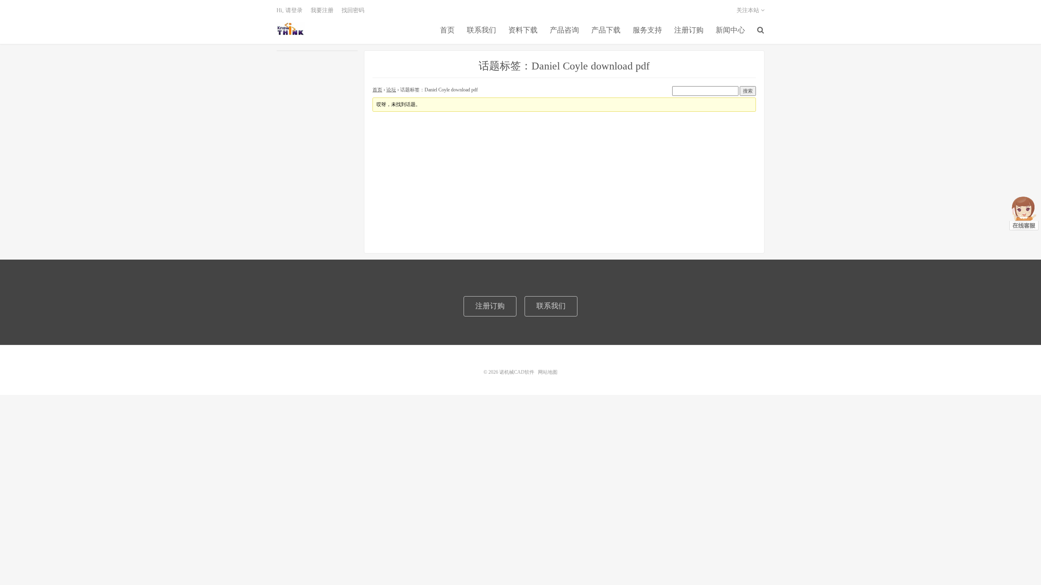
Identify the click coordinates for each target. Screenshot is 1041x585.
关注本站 (748, 10)
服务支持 (647, 30)
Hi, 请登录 (290, 10)
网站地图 (548, 372)
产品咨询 (564, 30)
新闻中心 (730, 30)
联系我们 (481, 30)
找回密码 (353, 10)
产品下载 (606, 30)
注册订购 (688, 30)
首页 (447, 30)
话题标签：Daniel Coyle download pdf (564, 66)
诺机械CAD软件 (291, 28)
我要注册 (322, 10)
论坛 (391, 90)
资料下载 (523, 30)
